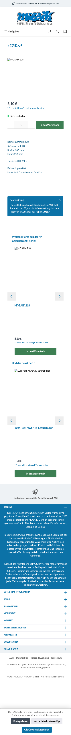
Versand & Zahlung (40, 658)
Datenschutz (22, 658)
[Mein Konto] (57, 31)
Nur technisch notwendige (47, 721)
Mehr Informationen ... (49, 715)
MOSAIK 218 (22, 305)
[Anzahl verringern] (10, 125)
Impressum (56, 658)
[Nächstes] (59, 296)
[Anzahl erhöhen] (31, 125)
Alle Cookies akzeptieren (36, 729)
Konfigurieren (20, 721)
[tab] (35, 206)
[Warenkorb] (65, 31)
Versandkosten (57, 664)
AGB (11, 658)
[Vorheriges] (11, 296)
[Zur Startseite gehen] (35, 18)
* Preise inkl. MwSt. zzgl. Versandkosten (25, 108)
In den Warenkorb (49, 124)
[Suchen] (49, 31)
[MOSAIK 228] (35, 78)
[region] (35, 78)
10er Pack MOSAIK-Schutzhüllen (34, 427)
